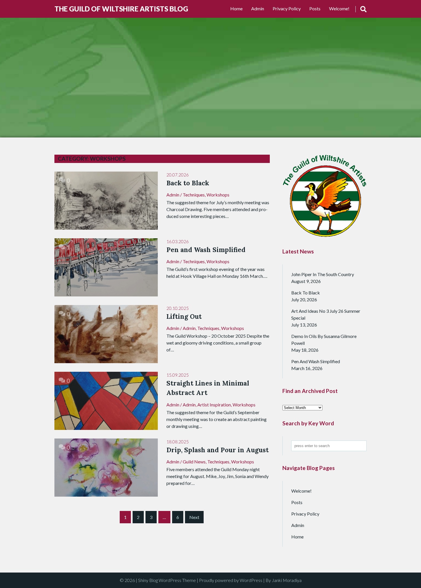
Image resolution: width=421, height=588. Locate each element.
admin (172, 194)
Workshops (217, 194)
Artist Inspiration (214, 404)
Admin (257, 8)
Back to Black (305, 292)
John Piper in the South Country (322, 274)
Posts (314, 8)
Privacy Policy (287, 8)
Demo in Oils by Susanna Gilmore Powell (324, 339)
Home (236, 8)
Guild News (194, 461)
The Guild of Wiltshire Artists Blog (121, 9)
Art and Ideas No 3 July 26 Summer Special (325, 314)
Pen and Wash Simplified (315, 361)
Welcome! (339, 8)
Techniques (194, 194)
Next (194, 517)
